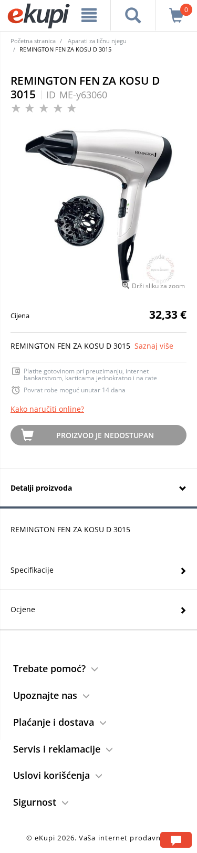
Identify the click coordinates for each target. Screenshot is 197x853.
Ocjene (23, 609)
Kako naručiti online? (47, 409)
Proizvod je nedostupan (105, 435)
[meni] (89, 15)
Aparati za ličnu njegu (97, 41)
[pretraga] (133, 15)
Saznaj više (153, 346)
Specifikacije (32, 570)
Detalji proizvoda (41, 488)
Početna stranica (33, 41)
